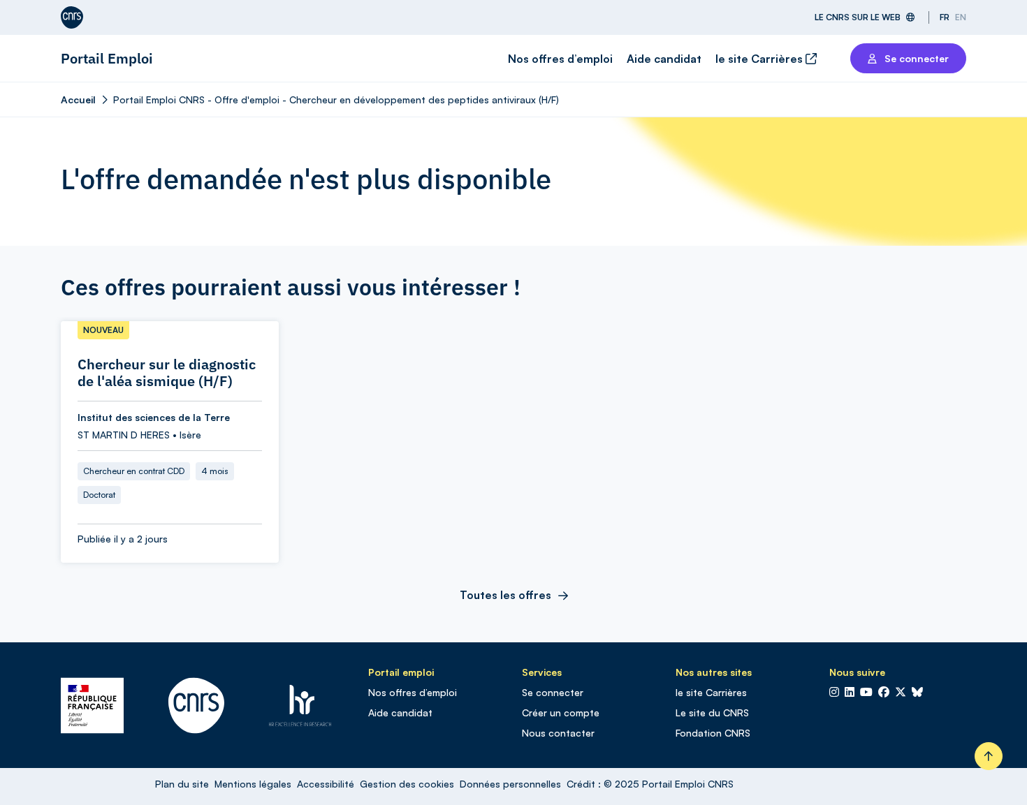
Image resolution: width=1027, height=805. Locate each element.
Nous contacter (558, 733)
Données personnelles (510, 784)
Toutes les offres (505, 595)
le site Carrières (760, 59)
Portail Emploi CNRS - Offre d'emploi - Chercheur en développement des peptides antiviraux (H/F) (336, 99)
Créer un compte (560, 712)
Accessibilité (325, 784)
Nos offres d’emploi (560, 59)
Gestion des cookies (407, 784)
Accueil (78, 99)
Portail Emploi (107, 58)
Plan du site (182, 784)
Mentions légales (252, 784)
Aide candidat (664, 59)
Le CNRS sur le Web (858, 17)
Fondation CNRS (713, 733)
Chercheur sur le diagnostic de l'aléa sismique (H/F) (167, 373)
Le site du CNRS (712, 712)
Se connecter (552, 692)
